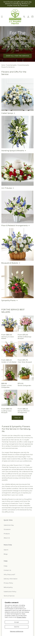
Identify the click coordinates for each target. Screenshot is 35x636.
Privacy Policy (21, 617)
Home (3, 65)
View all (17, 418)
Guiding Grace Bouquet (6, 411)
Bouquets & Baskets (9, 263)
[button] (24, 17)
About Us (7, 538)
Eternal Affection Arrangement (24, 411)
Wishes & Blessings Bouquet (24, 337)
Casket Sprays (7, 113)
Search (6, 550)
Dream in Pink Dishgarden (6, 386)
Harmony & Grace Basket (7, 337)
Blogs (6, 554)
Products (7, 533)
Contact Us (7, 570)
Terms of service (9, 596)
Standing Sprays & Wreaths (12, 151)
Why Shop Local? (9, 574)
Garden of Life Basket (9, 362)
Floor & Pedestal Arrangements (14, 225)
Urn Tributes (6, 188)
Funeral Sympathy (11, 65)
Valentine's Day (9, 525)
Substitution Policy (10, 591)
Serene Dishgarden (24, 385)
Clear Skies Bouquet (25, 362)
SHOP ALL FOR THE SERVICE (17, 56)
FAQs (5, 566)
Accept (16, 622)
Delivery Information (10, 579)
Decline (16, 627)
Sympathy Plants (8, 300)
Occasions (7, 529)
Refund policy (8, 587)
